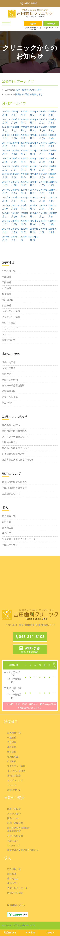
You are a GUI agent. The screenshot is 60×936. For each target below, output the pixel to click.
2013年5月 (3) (43, 207)
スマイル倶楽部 (10, 397)
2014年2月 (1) (15, 199)
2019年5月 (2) (25, 121)
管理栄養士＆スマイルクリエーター (20, 539)
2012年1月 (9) (24, 230)
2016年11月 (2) (52, 152)
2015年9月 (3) (15, 176)
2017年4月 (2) (15, 152)
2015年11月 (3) (52, 168)
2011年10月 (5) (52, 230)
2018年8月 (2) (43, 129)
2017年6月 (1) (6, 152)
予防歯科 (6, 282)
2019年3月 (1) (43, 121)
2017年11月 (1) (15, 145)
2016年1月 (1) (33, 168)
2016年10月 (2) (6, 160)
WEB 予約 (30, 932)
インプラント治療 (11, 317)
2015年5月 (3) (52, 176)
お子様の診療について (13, 454)
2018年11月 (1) (15, 129)
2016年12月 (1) (43, 152)
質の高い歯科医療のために (15, 448)
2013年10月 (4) (52, 199)
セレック (6, 334)
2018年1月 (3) (52, 137)
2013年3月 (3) (5, 215)
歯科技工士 (7, 533)
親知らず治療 (8, 323)
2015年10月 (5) (6, 176)
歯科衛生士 (7, 528)
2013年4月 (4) (52, 207)
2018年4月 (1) (25, 137)
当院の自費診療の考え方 (14, 488)
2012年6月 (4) (34, 223)
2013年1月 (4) (24, 215)
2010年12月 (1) (34, 238)
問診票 (33, 23)
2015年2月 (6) (25, 184)
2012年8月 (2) (15, 223)
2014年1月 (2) (24, 199)
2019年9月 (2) (43, 113)
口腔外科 (6, 306)
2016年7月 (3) (34, 160)
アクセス (50, 932)
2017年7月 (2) (52, 145)
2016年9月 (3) (15, 160)
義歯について (8, 340)
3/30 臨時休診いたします (29, 90)
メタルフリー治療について (15, 437)
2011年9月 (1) (5, 238)
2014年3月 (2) (6, 199)
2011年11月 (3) (43, 230)
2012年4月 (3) (52, 223)
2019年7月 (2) (6, 121)
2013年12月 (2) (34, 199)
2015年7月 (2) (34, 176)
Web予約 (51, 23)
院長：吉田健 (14, 809)
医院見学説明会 (10, 545)
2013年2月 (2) (15, 215)
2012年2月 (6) (15, 230)
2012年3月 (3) (6, 230)
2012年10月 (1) (52, 215)
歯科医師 (6, 522)
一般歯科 (6, 277)
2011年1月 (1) (25, 238)
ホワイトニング (10, 329)
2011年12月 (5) (34, 230)
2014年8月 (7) (15, 191)
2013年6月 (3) (34, 207)
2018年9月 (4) (34, 129)
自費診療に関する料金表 (14, 482)
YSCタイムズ (13, 845)
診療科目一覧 (8, 271)
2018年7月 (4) (52, 129)
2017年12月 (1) (6, 145)
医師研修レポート (16, 905)
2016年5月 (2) (52, 160)
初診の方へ (7, 403)
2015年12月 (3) (43, 168)
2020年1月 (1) (15, 113)
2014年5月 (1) (43, 191)
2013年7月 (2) (24, 207)
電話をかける (10, 932)
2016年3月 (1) (15, 168)
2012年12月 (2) (34, 215)
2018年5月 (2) (15, 137)
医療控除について (11, 494)
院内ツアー (7, 374)
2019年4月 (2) (34, 121)
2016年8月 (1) (25, 160)
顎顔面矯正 (7, 300)
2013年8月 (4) (15, 207)
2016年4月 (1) (6, 168)
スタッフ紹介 (8, 368)
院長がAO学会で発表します (29, 94)
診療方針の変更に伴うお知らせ (17, 460)
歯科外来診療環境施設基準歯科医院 (13, 388)
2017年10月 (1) (25, 145)
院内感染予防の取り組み (14, 431)
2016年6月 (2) (43, 160)
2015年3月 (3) (15, 184)
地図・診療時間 (10, 380)
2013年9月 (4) (6, 207)
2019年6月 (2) (15, 121)
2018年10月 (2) (25, 129)
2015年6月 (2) (43, 176)
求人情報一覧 (8, 516)
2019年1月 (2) (52, 121)
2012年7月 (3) (25, 223)
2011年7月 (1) (15, 238)
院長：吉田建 (8, 363)
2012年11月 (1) (43, 215)
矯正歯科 (6, 294)
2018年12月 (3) (6, 129)
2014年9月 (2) (6, 191)
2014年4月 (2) (52, 191)
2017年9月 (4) (34, 145)
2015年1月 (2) (33, 184)
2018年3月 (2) (34, 137)
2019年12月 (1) (25, 113)
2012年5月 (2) (43, 223)
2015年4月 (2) (6, 184)
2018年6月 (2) (6, 137)
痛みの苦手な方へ (11, 425)
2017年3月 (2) (24, 152)
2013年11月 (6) (43, 199)
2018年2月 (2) (43, 137)
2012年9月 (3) (6, 223)
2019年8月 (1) (52, 113)
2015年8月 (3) (25, 176)
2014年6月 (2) (34, 191)
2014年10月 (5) (52, 184)
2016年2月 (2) (25, 168)
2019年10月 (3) (34, 113)
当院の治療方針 (10, 442)
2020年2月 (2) (6, 113)
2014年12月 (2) (43, 184)
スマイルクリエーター (18, 888)
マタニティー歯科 (11, 311)
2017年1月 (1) (33, 152)
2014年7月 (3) (25, 191)
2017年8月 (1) (43, 145)
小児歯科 (6, 288)
